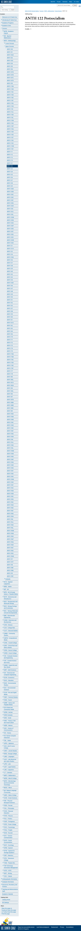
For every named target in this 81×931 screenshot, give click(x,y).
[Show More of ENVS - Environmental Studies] (3, 683)
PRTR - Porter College (10, 824)
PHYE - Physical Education (8, 812)
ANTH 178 (10, 374)
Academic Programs (8, 23)
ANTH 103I (10, 60)
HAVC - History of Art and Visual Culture (10, 721)
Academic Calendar (7, 894)
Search (12, 9)
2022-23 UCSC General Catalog (32, 11)
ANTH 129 (10, 186)
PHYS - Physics (8, 816)
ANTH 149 (10, 294)
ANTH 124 (10, 171)
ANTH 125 (10, 174)
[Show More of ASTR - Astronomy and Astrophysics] (3, 596)
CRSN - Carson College (10, 650)
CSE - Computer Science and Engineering (10, 657)
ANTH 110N (10, 120)
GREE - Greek (7, 718)
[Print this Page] (80, 6)
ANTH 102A (10, 55)
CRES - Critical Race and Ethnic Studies (10, 646)
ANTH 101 (10, 52)
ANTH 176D (10, 362)
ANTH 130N (10, 220)
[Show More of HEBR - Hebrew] (3, 725)
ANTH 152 (10, 302)
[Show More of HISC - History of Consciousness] (3, 728)
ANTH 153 (10, 305)
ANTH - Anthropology (10, 40)
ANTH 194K (10, 445)
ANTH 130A (10, 189)
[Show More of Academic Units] (1, 25)
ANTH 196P (10, 539)
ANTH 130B (10, 191)
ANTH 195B (10, 493)
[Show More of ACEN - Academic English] (3, 31)
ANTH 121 (10, 163)
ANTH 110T (10, 137)
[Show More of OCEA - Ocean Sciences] (3, 797)
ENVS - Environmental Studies (10, 684)
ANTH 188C (10, 408)
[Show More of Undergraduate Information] (1, 879)
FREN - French (8, 700)
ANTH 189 (10, 411)
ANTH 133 (10, 251)
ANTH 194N (10, 453)
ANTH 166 (10, 334)
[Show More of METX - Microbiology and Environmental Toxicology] (3, 781)
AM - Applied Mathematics (7, 37)
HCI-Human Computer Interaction (10, 736)
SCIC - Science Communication (8, 836)
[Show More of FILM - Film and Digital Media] (3, 692)
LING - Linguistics (9, 769)
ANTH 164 (10, 331)
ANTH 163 (10, 328)
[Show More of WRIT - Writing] (3, 873)
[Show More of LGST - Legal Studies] (3, 766)
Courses (4, 28)
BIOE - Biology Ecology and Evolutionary (10, 607)
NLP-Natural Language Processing (10, 791)
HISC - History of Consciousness (8, 729)
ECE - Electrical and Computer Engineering (10, 673)
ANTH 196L (10, 528)
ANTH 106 (10, 69)
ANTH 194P (10, 459)
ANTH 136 (10, 260)
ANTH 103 (10, 58)
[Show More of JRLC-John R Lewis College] (3, 746)
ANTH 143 (10, 277)
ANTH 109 (10, 83)
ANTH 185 (10, 394)
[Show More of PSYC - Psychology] (3, 827)
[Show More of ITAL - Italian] (3, 740)
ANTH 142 (10, 274)
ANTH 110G (10, 103)
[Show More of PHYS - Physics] (3, 815)
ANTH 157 (10, 308)
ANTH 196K (10, 525)
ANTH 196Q (10, 542)
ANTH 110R (10, 132)
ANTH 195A (10, 491)
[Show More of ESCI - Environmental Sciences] (3, 687)
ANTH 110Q (10, 129)
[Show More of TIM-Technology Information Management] (3, 865)
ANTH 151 (10, 300)
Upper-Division (9, 46)
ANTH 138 (10, 265)
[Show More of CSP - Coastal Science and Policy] (3, 660)
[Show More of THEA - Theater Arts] (3, 862)
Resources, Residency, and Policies (9, 885)
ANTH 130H (10, 206)
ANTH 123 (10, 169)
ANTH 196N (10, 533)
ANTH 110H (10, 106)
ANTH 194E (10, 428)
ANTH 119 (10, 160)
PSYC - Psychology (9, 827)
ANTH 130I (10, 208)
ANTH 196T (10, 548)
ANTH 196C (10, 502)
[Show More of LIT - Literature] (3, 772)
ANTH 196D (10, 505)
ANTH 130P (10, 226)
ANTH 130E (10, 197)
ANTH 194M (10, 451)
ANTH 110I (10, 109)
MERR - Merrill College (10, 778)
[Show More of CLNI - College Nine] (3, 627)
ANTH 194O (10, 456)
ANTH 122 (10, 166)
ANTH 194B (10, 419)
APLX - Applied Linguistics (8, 583)
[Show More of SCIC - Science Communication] (3, 835)
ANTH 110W (10, 146)
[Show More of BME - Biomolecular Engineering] (3, 615)
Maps (70, 1)
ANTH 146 (10, 285)
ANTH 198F (10, 567)
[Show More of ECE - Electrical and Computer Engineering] (3, 672)
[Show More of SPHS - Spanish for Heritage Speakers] (3, 850)
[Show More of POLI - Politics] (3, 818)
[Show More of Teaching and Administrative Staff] (1, 889)
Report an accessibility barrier (26, 927)
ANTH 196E (10, 508)
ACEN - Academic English (9, 32)
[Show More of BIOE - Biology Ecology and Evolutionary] (3, 606)
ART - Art (6, 589)
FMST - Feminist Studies (11, 697)
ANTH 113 (10, 157)
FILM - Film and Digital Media (10, 693)
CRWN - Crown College (10, 653)
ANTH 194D (10, 425)
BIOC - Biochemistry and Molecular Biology (10, 602)
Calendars (64, 1)
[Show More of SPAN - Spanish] (3, 847)
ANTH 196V (10, 553)
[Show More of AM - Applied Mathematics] (3, 36)
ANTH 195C (10, 496)
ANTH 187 (10, 397)
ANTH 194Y (10, 485)
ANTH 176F (10, 368)
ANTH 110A (10, 86)
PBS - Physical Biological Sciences (9, 801)
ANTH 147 (10, 288)
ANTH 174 (10, 348)
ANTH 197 (10, 559)
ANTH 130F (10, 200)
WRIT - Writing (8, 873)
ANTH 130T (10, 231)
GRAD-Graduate (8, 715)
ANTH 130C (10, 194)
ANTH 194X (10, 482)
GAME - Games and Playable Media (9, 703)
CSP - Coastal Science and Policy (10, 661)
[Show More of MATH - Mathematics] (3, 775)
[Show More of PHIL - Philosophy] (3, 808)
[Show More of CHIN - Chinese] (3, 624)
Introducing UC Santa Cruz (9, 20)
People (59, 1)
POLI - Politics (8, 818)
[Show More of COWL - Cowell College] (3, 642)
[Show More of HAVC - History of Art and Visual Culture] (3, 720)
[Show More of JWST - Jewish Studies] (3, 750)
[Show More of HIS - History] (3, 732)
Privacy (62, 927)
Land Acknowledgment (43, 927)
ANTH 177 (10, 371)
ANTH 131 (10, 246)
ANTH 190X (10, 414)
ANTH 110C (10, 92)
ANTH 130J (10, 211)
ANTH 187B (10, 399)
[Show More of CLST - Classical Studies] (3, 630)
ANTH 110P (10, 126)
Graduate (7, 579)
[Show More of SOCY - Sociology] (3, 845)
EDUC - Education (9, 680)
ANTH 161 (10, 320)
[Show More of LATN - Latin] (3, 764)
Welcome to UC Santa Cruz (9, 17)
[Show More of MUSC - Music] (3, 787)
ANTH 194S (10, 468)
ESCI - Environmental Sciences (9, 688)
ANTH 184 (10, 388)
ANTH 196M (10, 530)
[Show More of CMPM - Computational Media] (3, 638)
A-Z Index (76, 1)
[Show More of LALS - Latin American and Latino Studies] (3, 759)
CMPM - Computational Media (10, 639)
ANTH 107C (10, 77)
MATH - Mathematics (10, 775)
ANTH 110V (10, 143)
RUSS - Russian (8, 833)
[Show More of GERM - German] (3, 712)
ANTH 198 (10, 565)
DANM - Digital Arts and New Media (10, 666)
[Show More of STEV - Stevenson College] (3, 858)
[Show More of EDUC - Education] (3, 680)
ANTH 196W (10, 556)
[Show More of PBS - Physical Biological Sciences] (3, 800)
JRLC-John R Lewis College (9, 747)
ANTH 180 (10, 377)
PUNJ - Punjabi (8, 830)
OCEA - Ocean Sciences (10, 798)
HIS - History (7, 733)
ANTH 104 (10, 63)
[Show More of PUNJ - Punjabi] (3, 830)
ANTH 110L (10, 117)
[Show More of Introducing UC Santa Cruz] (1, 20)
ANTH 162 (10, 325)
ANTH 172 (10, 342)
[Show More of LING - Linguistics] (3, 769)
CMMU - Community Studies (9, 634)
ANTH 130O (10, 223)
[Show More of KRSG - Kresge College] (3, 753)
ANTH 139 (10, 268)
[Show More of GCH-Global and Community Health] (3, 707)
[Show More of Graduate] (4, 579)
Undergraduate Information (9, 879)
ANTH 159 (10, 314)
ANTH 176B (10, 357)
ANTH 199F (10, 576)
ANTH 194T (10, 471)
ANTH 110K (10, 114)
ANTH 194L (10, 448)
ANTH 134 (10, 254)
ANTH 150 (10, 297)
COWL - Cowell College (10, 643)
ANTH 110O (10, 123)
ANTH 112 (10, 154)
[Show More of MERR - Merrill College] (3, 778)
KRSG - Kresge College (10, 753)
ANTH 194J (10, 442)
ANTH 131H (10, 248)
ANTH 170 (10, 337)
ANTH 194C (10, 422)
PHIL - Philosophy (9, 808)
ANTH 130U (10, 234)
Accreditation (69, 927)
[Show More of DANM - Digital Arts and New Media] (3, 665)
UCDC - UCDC (7, 870)
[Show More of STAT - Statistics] (3, 855)
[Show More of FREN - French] (3, 700)
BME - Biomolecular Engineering (9, 616)
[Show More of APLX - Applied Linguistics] (3, 581)
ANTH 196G (10, 513)
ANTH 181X (10, 382)
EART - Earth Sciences (10, 670)
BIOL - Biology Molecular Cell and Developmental (11, 612)
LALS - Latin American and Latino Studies (10, 760)
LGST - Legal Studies (10, 767)
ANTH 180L (10, 379)
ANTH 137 (10, 263)
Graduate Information (8, 882)
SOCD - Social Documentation (8, 841)
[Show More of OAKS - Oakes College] (3, 795)
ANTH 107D (10, 80)
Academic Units (6, 25)
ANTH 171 (10, 340)
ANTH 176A (10, 354)
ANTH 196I (10, 519)
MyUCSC (53, 1)
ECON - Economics (9, 677)
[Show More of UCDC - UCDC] (3, 870)
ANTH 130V (10, 237)
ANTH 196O (10, 536)
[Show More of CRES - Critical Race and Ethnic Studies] (3, 645)
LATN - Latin (7, 764)
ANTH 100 (10, 49)
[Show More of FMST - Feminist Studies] (3, 697)
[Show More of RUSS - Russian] (3, 832)
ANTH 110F (10, 100)
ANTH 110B (10, 89)
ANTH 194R (10, 465)
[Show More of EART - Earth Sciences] (3, 669)
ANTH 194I (10, 439)
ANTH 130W (10, 240)
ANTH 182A (10, 385)
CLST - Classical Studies (11, 630)
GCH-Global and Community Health (9, 708)
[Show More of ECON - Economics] (3, 677)
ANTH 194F (10, 431)
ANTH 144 (10, 280)
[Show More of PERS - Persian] (3, 805)
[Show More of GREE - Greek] (3, 717)
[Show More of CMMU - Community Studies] (3, 633)
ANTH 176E (10, 365)
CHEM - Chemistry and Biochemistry (10, 621)
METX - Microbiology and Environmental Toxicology (10, 782)
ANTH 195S (10, 499)
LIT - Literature (8, 772)
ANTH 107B (10, 75)
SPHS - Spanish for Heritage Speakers (9, 851)
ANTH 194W (10, 479)
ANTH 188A (10, 402)
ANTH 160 (10, 317)
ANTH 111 (10, 152)
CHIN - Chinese (8, 625)
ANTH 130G (10, 203)
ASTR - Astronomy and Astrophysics (10, 598)
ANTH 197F (10, 562)
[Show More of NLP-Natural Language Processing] (3, 790)
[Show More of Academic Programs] (1, 22)
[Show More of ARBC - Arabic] (3, 586)
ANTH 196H (10, 516)
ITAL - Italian (7, 740)
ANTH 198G (10, 570)
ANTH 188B (10, 405)
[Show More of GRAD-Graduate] (3, 715)
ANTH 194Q (10, 462)
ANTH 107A (10, 72)
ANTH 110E (10, 97)
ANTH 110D (10, 95)
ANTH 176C (10, 359)
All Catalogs (5, 902)
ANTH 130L (10, 214)
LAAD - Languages (9, 756)
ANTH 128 (10, 183)
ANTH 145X (10, 283)
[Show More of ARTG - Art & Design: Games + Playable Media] (3, 592)
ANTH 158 (10, 311)
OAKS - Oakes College (10, 795)
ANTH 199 (10, 573)
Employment (54, 927)
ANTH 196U (10, 550)
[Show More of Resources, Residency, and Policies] (1, 884)
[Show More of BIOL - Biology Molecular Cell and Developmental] (3, 610)
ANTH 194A (10, 416)
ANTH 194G (10, 434)
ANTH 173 (10, 345)
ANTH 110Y (10, 149)
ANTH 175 (10, 351)
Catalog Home (6, 899)
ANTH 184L (10, 391)
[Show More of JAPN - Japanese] (3, 743)
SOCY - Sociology (9, 845)
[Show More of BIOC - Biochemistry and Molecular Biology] (3, 601)
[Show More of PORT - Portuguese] (3, 821)
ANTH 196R (10, 545)
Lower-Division (9, 43)
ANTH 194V (10, 476)
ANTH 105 (10, 66)
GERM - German (8, 712)
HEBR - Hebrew (8, 725)
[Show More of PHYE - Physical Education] (3, 811)
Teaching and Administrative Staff (10, 890)
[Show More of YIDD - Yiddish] (3, 876)
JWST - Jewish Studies (10, 751)
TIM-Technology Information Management (11, 866)
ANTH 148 (10, 291)
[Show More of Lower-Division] (4, 43)
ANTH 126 (10, 177)
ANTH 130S (10, 228)
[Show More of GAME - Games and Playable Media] (3, 702)
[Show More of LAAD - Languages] (3, 756)
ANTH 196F (10, 510)
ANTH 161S (10, 322)
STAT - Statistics (8, 855)
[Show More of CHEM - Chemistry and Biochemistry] (3, 620)
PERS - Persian (8, 805)
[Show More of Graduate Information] (1, 881)
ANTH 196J (10, 522)
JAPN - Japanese (9, 743)
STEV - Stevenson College (9, 859)
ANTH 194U (10, 473)
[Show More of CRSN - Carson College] (3, 650)
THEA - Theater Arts (9, 863)
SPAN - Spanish (8, 848)
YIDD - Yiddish (8, 876)
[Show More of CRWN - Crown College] (3, 653)
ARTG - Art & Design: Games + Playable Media (11, 593)
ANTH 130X (10, 243)
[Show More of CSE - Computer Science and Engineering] (3, 656)
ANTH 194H (10, 436)
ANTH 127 (10, 180)
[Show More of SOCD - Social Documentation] (3, 840)
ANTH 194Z (10, 488)
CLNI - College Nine (9, 628)
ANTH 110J (10, 112)
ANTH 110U (10, 140)
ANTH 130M (10, 217)
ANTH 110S (10, 134)
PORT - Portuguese (9, 821)
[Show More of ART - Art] (3, 589)
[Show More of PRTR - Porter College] (3, 824)
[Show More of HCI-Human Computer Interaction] (3, 735)
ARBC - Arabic (8, 586)
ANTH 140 (10, 271)
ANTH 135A (10, 257)
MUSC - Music (8, 787)
